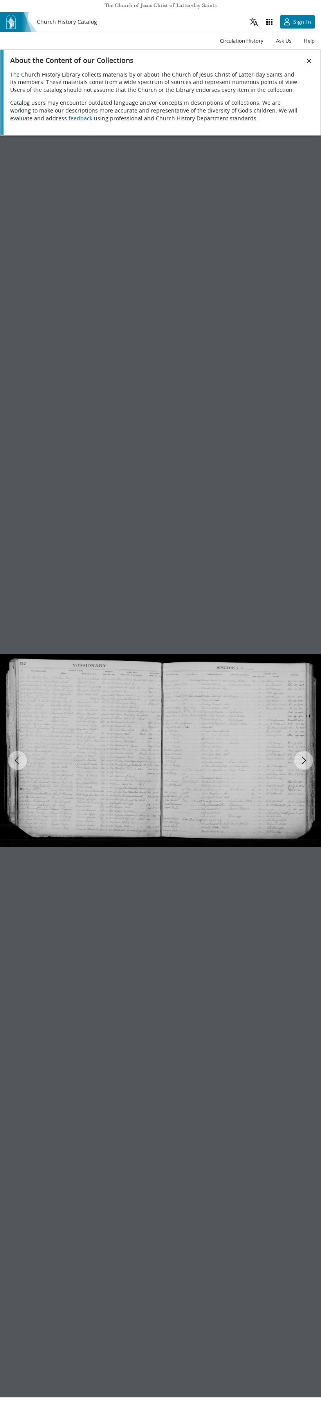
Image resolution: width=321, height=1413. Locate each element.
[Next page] (303, 760)
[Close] (309, 61)
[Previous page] (17, 760)
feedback (80, 118)
